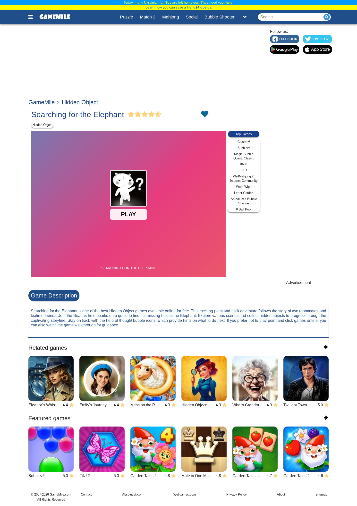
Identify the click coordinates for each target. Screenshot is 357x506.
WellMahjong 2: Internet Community (244, 178)
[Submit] (326, 17)
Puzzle (126, 17)
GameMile (41, 102)
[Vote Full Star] (131, 114)
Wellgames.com (184, 494)
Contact (86, 494)
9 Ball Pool (243, 209)
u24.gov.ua (202, 7)
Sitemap (321, 494)
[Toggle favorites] (204, 114)
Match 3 (147, 17)
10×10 (243, 164)
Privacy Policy (236, 494)
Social (192, 17)
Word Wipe (243, 187)
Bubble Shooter (219, 17)
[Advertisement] (146, 62)
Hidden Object (80, 102)
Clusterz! (244, 142)
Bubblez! (244, 148)
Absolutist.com (132, 494)
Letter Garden (243, 193)
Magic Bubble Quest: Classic (243, 156)
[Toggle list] (245, 17)
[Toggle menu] (33, 17)
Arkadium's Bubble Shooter (244, 201)
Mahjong (170, 17)
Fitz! (244, 170)
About (281, 494)
